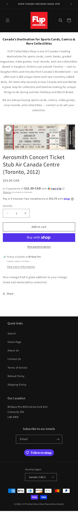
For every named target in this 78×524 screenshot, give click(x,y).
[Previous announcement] (7, 4)
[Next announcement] (71, 4)
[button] (7, 20)
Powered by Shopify (54, 504)
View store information (21, 266)
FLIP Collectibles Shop (33, 504)
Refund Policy (16, 376)
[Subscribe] (58, 439)
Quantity (7, 205)
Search (12, 333)
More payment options (39, 246)
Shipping (7, 192)
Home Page (14, 342)
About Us (13, 350)
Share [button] (10, 293)
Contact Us (14, 359)
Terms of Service (17, 367)
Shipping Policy (17, 384)
